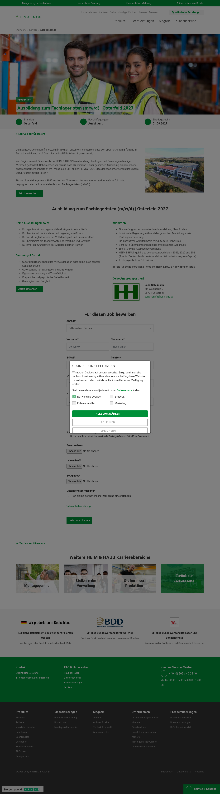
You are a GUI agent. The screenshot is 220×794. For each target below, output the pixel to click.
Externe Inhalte (86, 403)
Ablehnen (108, 422)
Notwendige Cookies (89, 396)
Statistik (119, 396)
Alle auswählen (108, 413)
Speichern (108, 430)
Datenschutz (124, 390)
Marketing (120, 403)
